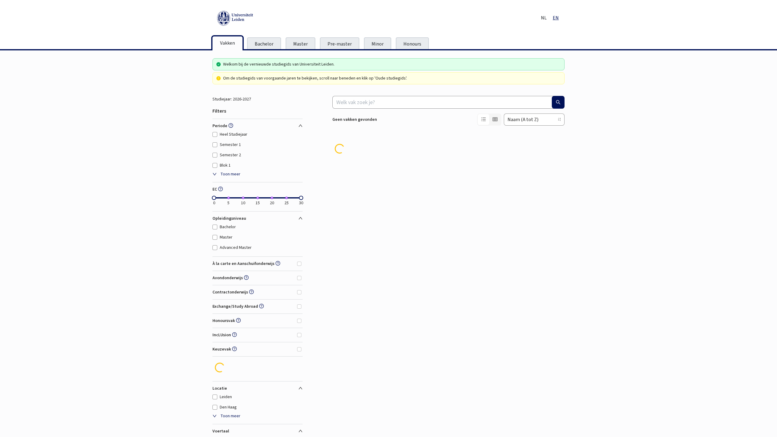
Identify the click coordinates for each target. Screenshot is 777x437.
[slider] (213, 197)
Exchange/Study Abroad (235, 306)
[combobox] (448, 102)
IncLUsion (221, 335)
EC (214, 189)
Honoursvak (223, 321)
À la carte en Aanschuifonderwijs (243, 264)
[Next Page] (560, 150)
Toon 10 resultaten (349, 152)
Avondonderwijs (227, 278)
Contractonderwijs (230, 292)
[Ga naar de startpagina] (262, 18)
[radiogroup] (489, 119)
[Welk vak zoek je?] (558, 102)
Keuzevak (221, 349)
